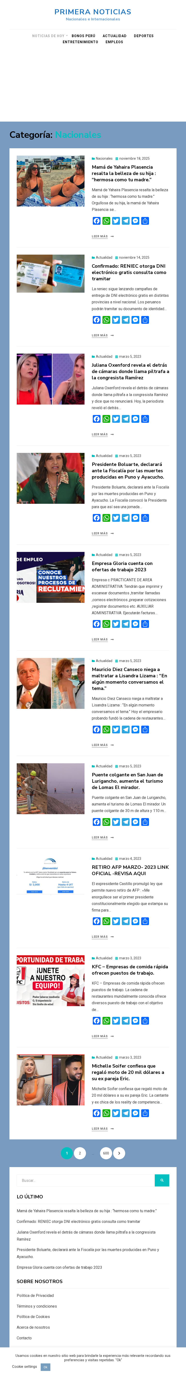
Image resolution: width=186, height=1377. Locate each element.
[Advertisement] (93, 85)
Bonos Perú (83, 36)
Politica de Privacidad (35, 1295)
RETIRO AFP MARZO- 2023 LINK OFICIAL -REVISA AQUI (130, 870)
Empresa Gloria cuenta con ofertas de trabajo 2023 (122, 566)
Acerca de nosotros (33, 1327)
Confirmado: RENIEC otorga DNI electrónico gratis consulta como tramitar (129, 272)
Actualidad (115, 36)
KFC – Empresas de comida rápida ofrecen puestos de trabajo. (130, 969)
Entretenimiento (80, 42)
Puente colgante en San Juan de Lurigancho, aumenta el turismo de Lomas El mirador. (127, 781)
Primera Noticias (93, 12)
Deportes (144, 36)
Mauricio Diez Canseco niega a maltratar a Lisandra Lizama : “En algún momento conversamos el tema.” (129, 679)
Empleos (114, 42)
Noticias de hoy (48, 36)
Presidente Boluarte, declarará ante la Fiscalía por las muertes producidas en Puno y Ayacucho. (128, 470)
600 (107, 1153)
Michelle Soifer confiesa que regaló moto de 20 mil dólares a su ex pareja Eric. (128, 1072)
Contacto (24, 1338)
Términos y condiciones (37, 1306)
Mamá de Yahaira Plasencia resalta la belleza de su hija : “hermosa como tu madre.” (124, 173)
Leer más (100, 236)
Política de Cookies (33, 1316)
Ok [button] (45, 1367)
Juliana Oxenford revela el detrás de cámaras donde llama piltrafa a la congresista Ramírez (130, 371)
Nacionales (104, 158)
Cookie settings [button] (24, 1366)
